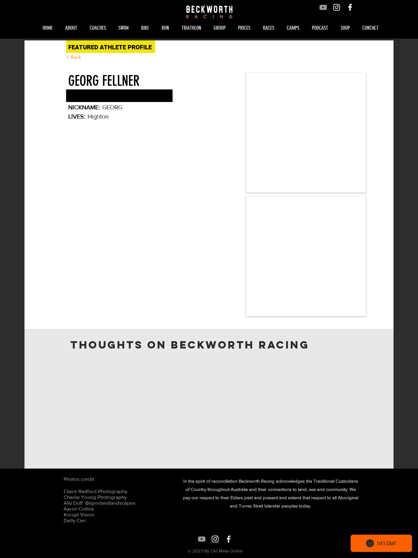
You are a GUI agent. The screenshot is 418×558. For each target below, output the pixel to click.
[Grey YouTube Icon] (323, 7)
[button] (73, 28)
